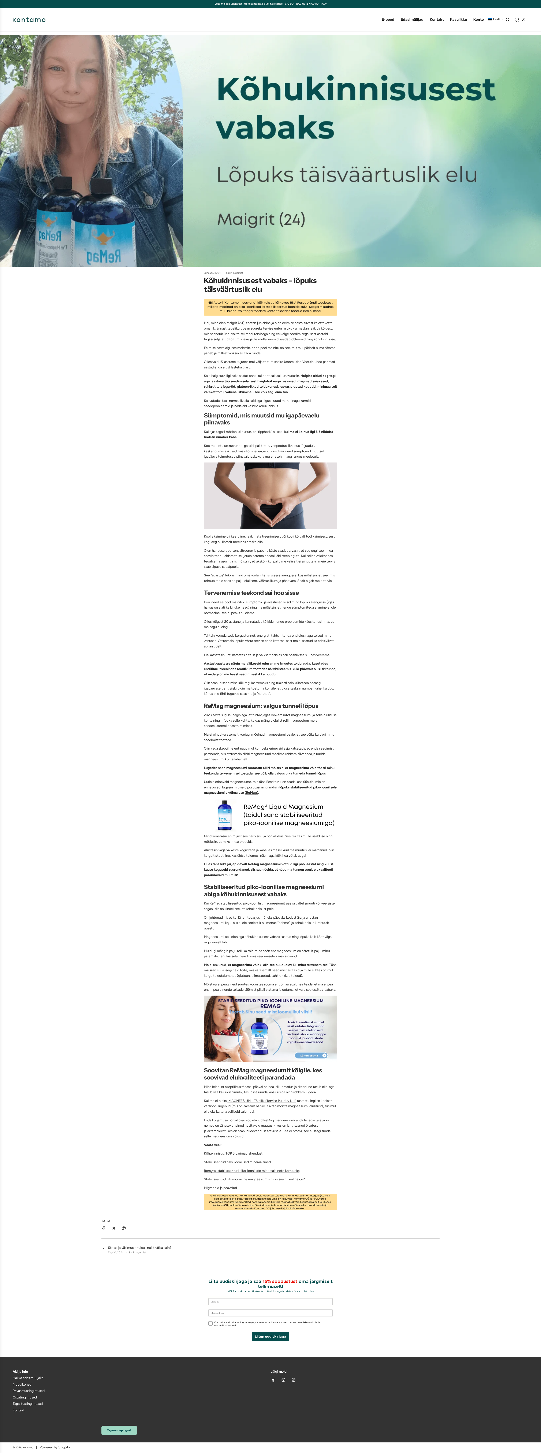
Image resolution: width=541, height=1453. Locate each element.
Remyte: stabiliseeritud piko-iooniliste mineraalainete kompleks (251, 1171)
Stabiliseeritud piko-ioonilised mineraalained (237, 1162)
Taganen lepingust (119, 1430)
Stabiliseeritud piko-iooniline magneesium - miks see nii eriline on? (254, 1179)
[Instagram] (283, 1380)
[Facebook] (273, 1380)
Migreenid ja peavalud (220, 1188)
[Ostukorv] (517, 19)
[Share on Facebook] (103, 1229)
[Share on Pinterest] (123, 1229)
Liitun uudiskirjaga (270, 1336)
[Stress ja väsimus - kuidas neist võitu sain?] (103, 1250)
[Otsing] (507, 19)
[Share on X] (113, 1229)
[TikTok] (293, 1380)
